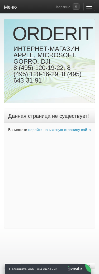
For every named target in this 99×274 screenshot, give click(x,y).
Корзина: (66, 6)
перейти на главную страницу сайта (59, 129)
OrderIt (49, 33)
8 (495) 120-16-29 (41, 71)
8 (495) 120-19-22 (38, 67)
